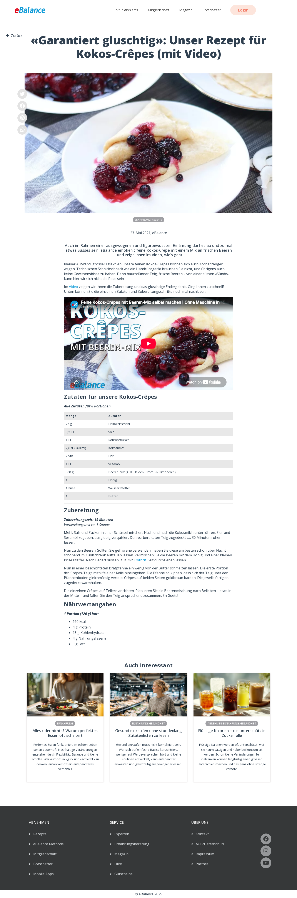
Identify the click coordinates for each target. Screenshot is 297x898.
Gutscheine (122, 874)
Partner (200, 864)
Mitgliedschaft (158, 10)
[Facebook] (265, 839)
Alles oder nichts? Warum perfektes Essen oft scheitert (65, 733)
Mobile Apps (42, 874)
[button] (22, 94)
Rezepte (157, 220)
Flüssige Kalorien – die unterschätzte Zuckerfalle (231, 733)
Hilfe (117, 864)
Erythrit (140, 560)
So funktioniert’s (125, 10)
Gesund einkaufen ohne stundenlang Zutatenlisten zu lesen (148, 733)
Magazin (185, 10)
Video (73, 286)
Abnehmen (215, 723)
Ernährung (143, 220)
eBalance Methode (47, 844)
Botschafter (211, 10)
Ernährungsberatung (130, 844)
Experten (120, 834)
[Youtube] (265, 862)
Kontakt (201, 834)
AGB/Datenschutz (209, 844)
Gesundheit (157, 723)
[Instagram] (265, 850)
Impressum (203, 854)
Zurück (16, 35)
